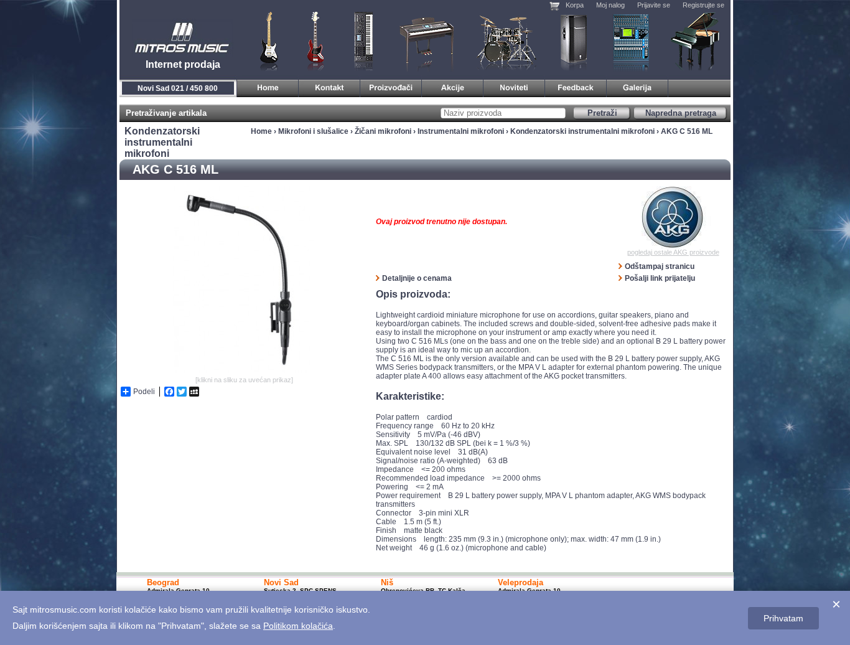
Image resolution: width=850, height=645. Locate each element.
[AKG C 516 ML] (243, 370)
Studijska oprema (631, 40)
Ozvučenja (573, 40)
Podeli (144, 391)
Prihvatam (783, 618)
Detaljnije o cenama (417, 278)
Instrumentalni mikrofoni (461, 131)
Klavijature (363, 40)
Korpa (575, 5)
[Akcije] (452, 86)
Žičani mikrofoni (383, 131)
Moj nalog (610, 5)
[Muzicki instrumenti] (268, 86)
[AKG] (673, 217)
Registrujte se (703, 5)
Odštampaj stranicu (659, 266)
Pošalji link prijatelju (660, 278)
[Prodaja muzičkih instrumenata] (329, 86)
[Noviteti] (514, 86)
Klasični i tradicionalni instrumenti (696, 40)
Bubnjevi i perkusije (507, 40)
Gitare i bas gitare (265, 40)
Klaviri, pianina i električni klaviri (427, 40)
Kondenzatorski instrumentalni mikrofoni (582, 131)
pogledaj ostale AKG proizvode (673, 252)
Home (261, 131)
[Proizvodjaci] (391, 86)
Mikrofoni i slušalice (313, 131)
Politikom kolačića (298, 626)
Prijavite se (653, 5)
